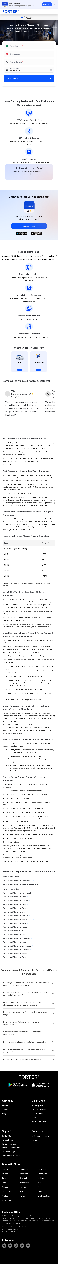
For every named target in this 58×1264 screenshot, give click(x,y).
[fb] (4, 1245)
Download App (29, 226)
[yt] (28, 1245)
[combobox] (29, 46)
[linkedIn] (22, 1245)
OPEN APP (46, 4)
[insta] (16, 1245)
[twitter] (10, 1245)
